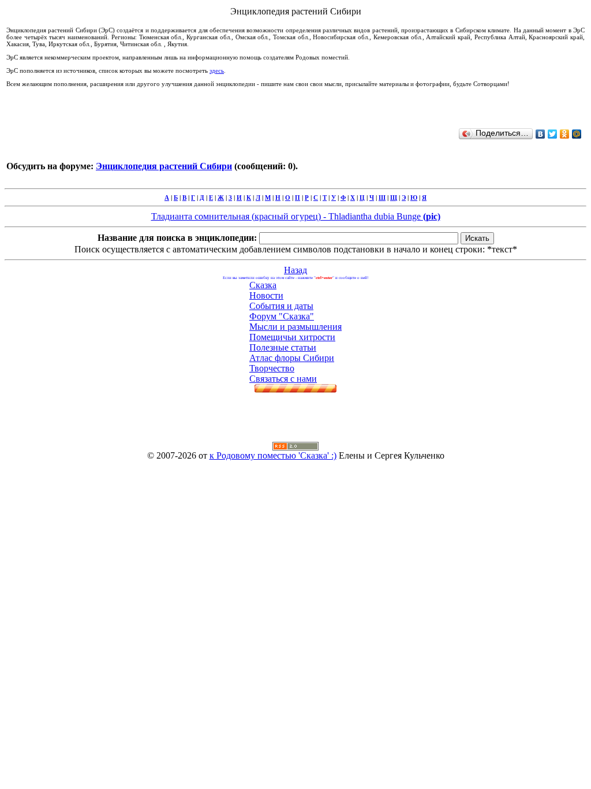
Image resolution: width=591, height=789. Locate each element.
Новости (266, 295)
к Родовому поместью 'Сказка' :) (273, 455)
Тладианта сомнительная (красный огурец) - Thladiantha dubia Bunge (295, 216)
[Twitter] (553, 134)
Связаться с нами (283, 379)
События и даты (281, 306)
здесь (217, 70)
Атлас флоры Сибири (291, 358)
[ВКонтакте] (540, 134)
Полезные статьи (282, 347)
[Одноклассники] (565, 134)
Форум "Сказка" (281, 316)
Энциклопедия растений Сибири (164, 166)
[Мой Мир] (577, 134)
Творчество (271, 368)
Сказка (262, 285)
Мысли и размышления (295, 327)
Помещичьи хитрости (292, 337)
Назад (295, 270)
